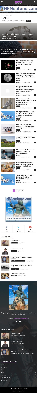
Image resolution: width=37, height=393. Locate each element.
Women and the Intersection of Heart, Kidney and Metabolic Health (26, 151)
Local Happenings (15, 269)
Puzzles (25, 388)
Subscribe (30, 226)
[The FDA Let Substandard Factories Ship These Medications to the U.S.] (8, 179)
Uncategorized (14, 242)
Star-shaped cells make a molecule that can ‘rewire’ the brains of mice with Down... (25, 63)
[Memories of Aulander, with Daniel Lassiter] (5, 268)
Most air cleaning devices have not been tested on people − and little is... (24, 164)
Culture (10, 20)
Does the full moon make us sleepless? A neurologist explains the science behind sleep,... (25, 76)
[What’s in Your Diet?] (5, 251)
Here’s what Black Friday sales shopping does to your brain (18, 35)
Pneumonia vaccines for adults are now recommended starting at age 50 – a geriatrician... (25, 88)
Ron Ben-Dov (4, 380)
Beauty (3, 20)
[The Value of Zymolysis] (5, 276)
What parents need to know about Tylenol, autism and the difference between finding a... (25, 114)
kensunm (3, 38)
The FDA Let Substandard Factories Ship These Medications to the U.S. (24, 177)
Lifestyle (6, 15)
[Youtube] (20, 321)
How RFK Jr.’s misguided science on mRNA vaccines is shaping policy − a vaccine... (25, 126)
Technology (4, 375)
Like (7, 226)
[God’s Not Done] (5, 243)
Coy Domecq (14, 275)
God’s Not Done (15, 241)
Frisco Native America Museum (17, 260)
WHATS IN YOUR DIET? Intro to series (25, 138)
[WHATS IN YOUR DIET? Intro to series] (8, 141)
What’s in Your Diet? (17, 249)
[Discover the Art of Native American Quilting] (5, 259)
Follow (19, 226)
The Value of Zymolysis (18, 273)
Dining (16, 20)
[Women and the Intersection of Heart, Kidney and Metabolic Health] (8, 154)
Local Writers (14, 251)
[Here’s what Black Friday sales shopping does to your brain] (18, 37)
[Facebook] (17, 321)
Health (28, 20)
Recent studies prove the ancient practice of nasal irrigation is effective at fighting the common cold (18, 51)
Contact (20, 388)
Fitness (22, 20)
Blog (11, 388)
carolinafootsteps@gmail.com (21, 318)
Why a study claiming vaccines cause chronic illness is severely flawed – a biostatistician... (26, 101)
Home (2, 15)
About (15, 388)
